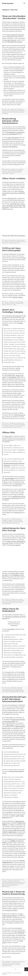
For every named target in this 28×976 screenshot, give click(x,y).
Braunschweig (13, 170)
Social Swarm (15, 427)
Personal (21, 883)
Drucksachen (10, 112)
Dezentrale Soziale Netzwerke (18, 424)
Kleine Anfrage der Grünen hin (15, 34)
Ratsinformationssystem (14, 523)
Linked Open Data (19, 241)
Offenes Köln (8, 432)
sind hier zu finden (12, 910)
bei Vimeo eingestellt (14, 545)
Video (15, 243)
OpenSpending (18, 172)
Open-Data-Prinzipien (10, 40)
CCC (11, 424)
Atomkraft (21, 109)
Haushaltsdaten (19, 170)
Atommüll (4, 110)
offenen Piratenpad (12, 137)
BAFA (8, 110)
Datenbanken (21, 110)
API (16, 520)
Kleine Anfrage (16, 112)
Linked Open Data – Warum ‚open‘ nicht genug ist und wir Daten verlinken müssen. (14, 205)
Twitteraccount (18, 512)
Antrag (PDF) (10, 629)
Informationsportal (6, 521)
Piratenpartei (20, 169)
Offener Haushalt (5, 172)
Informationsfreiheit (10, 883)
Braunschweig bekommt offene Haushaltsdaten (10, 120)
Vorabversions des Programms (13, 316)
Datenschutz (16, 879)
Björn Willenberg (19, 932)
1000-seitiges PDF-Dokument (14, 42)
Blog (8, 512)
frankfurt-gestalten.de (8, 440)
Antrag (9, 689)
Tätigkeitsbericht (14, 885)
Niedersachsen (18, 690)
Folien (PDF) (15, 573)
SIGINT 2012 (10, 198)
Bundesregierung (14, 110)
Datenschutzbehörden (17, 882)
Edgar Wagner (10, 725)
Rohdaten (6, 113)
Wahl (9, 963)
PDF (3, 113)
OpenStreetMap (9, 478)
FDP (13, 963)
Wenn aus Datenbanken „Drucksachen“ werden (13, 17)
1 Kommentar (21, 691)
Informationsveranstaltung (16, 689)
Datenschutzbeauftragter (7, 882)
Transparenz (4, 170)
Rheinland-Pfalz (5, 885)
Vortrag (6, 241)
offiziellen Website (17, 297)
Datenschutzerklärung (7, 973)
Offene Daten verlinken (13, 178)
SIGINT (6, 243)
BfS (10, 110)
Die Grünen (4, 112)
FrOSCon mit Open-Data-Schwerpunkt (11, 249)
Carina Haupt (12, 377)
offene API (18, 483)
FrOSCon (8, 303)
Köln (11, 521)
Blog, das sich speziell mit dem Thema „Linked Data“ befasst (13, 193)
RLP (9, 885)
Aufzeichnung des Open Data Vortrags (13, 529)
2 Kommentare (7, 886)
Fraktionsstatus (17, 963)
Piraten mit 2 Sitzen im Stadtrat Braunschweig (13, 892)
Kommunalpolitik (5, 690)
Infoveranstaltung (17, 600)
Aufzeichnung (10, 600)
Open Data (14, 109)
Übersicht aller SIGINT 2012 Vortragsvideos (13, 235)
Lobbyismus (14, 687)
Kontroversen (7, 3)
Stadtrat (17, 602)
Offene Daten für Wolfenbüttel (10, 609)
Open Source (9, 304)
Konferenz (14, 240)
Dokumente (19, 520)
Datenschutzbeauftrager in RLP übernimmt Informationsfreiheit (14, 699)
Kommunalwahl (5, 964)
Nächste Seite (26, 969)
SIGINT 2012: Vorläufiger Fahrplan (12, 310)
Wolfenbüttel (8, 603)
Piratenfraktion (5, 173)
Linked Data (19, 240)
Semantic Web (5, 427)
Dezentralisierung (6, 426)
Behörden (12, 881)
